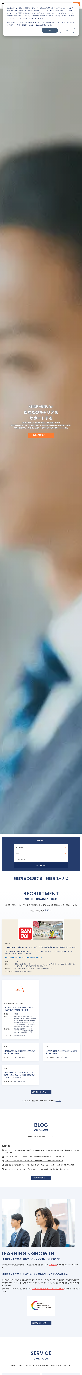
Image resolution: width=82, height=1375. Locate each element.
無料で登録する (39, 435)
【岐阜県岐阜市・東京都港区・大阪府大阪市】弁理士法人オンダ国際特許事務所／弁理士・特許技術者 (19, 1075)
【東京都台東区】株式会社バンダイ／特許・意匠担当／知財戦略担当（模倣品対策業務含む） (41, 947)
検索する (42, 865)
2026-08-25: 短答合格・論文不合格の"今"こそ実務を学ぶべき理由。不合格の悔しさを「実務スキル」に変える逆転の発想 (42, 1151)
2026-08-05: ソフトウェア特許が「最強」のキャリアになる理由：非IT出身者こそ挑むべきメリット (38, 1169)
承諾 (49, 30)
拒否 (67, 30)
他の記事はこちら (39, 1178)
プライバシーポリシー (24, 18)
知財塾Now (53, 1265)
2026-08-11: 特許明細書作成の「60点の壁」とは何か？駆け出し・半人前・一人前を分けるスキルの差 (39, 1165)
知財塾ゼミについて (39, 1323)
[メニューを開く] (3, 4)
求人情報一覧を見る (39, 1092)
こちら (58, 1100)
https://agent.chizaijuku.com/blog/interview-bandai (23, 957)
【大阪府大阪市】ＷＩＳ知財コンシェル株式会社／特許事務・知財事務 (19, 1008)
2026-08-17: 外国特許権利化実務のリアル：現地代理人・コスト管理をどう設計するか (34, 1161)
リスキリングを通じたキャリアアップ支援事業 (47, 1289)
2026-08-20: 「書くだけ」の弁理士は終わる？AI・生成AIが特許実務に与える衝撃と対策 (34, 1156)
